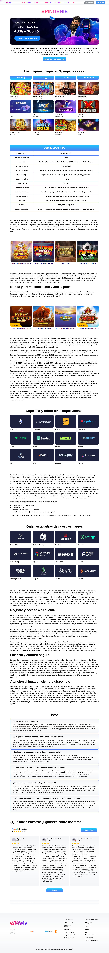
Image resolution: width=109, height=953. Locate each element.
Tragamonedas (86, 77)
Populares (20, 77)
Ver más (54, 890)
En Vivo (42, 77)
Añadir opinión (89, 830)
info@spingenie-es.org (91, 940)
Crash (64, 77)
